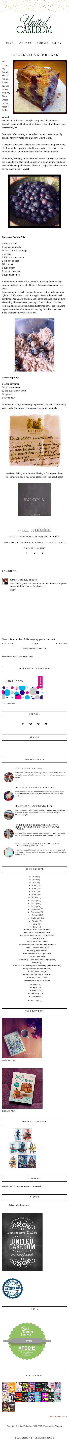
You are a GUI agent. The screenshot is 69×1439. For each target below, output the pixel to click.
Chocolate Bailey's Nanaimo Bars (33, 806)
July (35, 924)
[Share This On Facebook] (26, 555)
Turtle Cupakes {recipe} (28, 768)
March (35, 990)
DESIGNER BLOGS (44, 1438)
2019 (34, 885)
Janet (61, 543)
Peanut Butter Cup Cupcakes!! (37, 953)
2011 (33, 1000)
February (35, 993)
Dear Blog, (37, 962)
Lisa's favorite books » (58, 1417)
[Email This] (36, 530)
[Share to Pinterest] (49, 530)
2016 (34, 894)
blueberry (26, 537)
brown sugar (43, 537)
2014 (33, 900)
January (35, 996)
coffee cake (25, 543)
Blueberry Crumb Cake (37, 977)
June (35, 927)
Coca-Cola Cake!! (37, 956)
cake (56, 537)
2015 (33, 897)
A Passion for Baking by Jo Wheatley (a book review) (37, 965)
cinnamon (9, 543)
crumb (39, 543)
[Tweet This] (34, 555)
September (36, 918)
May (35, 984)
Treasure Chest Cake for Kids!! (37, 929)
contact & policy (49, 43)
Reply (13, 590)
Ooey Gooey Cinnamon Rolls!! (37, 968)
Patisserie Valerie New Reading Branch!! (37, 944)
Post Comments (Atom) (23, 657)
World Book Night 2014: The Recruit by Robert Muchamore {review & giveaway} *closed (37, 827)
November (36, 912)
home (10, 43)
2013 (33, 903)
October (35, 915)
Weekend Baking (34, 549)
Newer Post (8, 644)
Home (35, 644)
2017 (34, 891)
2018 (34, 888)
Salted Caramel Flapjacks (37, 947)
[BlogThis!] (39, 530)
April (35, 987)
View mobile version (34, 649)
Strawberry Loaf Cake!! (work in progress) (37, 959)
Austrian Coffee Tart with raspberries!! (37, 935)
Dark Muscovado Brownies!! (37, 932)
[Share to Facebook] (46, 530)
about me (25, 43)
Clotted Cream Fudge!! (37, 971)
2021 (34, 882)
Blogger (58, 1426)
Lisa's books (34, 1376)
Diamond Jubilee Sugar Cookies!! (37, 974)
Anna (12, 579)
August (35, 921)
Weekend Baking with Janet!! (37, 980)
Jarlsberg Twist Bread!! (37, 950)
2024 (34, 876)
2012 (33, 906)
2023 (34, 879)
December (36, 909)
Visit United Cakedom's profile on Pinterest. (21, 1186)
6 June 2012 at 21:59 (26, 579)
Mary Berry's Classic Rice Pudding (34, 787)
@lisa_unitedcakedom (19, 1205)
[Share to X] (43, 530)
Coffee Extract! (37, 938)
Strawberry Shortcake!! (37, 941)
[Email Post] (32, 531)
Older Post (61, 644)
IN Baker (50, 543)
